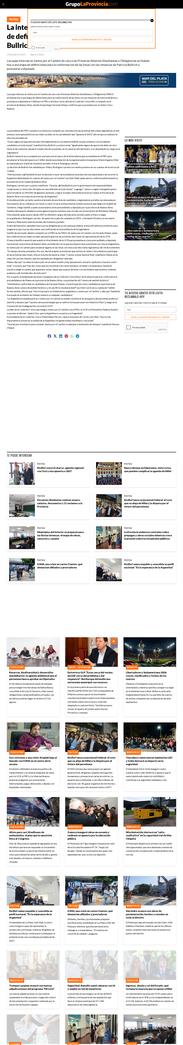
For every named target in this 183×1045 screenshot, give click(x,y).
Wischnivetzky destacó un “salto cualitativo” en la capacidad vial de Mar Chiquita (149, 835)
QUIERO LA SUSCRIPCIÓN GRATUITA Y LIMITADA (150, 317)
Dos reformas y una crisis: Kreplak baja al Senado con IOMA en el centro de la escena (33, 761)
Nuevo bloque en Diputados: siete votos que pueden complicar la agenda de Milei (147, 469)
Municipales (133, 752)
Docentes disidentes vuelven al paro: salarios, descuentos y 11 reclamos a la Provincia (59, 503)
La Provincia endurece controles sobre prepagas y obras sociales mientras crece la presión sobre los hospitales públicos (148, 535)
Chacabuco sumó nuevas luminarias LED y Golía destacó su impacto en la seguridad (149, 761)
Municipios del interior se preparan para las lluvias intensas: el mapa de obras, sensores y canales (60, 535)
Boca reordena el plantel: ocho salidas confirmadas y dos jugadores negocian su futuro (143, 166)
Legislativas (17, 667)
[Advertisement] (64, 117)
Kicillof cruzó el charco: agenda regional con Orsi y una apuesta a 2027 (60, 469)
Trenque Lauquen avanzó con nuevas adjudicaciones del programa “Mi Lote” (31, 987)
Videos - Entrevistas (80, 667)
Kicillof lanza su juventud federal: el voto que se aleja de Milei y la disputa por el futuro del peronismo (148, 503)
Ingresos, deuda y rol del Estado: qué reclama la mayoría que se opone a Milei (149, 987)
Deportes (132, 667)
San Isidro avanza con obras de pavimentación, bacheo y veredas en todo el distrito (147, 914)
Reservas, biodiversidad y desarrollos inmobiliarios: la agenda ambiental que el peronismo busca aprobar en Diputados (33, 675)
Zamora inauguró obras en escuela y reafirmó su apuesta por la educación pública (88, 835)
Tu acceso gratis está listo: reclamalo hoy (144, 295)
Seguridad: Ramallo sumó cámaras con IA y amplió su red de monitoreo (91, 987)
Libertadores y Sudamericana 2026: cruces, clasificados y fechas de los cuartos (146, 675)
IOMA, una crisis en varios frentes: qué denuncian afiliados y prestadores (59, 566)
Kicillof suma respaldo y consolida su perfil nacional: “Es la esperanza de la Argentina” (149, 566)
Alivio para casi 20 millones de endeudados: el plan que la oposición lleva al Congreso (30, 835)
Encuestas (132, 980)
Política (13, 19)
